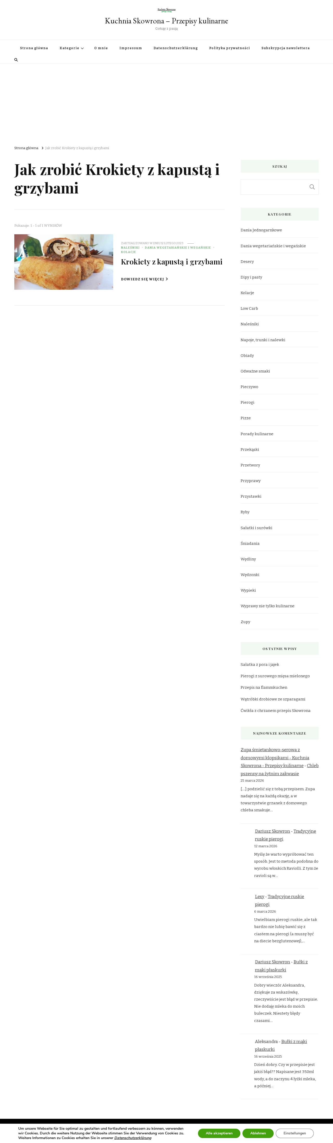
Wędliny (248, 559)
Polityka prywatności (229, 48)
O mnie (101, 48)
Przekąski (250, 449)
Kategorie (69, 48)
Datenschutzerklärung (175, 48)
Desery (247, 261)
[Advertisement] (166, 102)
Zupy (245, 622)
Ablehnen (258, 1133)
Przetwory (250, 465)
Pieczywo (249, 386)
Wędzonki (250, 574)
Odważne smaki (255, 371)
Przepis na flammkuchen (264, 687)
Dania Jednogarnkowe (261, 230)
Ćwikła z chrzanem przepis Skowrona (276, 710)
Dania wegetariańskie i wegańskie (178, 247)
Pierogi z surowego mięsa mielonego (275, 676)
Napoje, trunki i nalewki (263, 340)
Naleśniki (130, 247)
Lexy (259, 896)
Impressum (130, 48)
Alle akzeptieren (219, 1133)
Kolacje (128, 252)
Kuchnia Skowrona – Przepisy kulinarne (166, 21)
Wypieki (248, 590)
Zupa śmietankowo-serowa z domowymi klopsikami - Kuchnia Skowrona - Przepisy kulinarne (275, 757)
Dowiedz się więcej (142, 279)
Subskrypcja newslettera (285, 48)
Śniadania (250, 543)
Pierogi (247, 402)
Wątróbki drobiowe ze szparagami (273, 699)
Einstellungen (295, 1133)
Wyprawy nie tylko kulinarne (267, 606)
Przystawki (251, 496)
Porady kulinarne (257, 434)
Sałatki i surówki (256, 528)
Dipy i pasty (251, 277)
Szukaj (312, 187)
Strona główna (34, 48)
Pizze (246, 418)
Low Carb (249, 308)
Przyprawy (251, 480)
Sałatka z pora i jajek (260, 664)
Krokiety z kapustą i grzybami (171, 261)
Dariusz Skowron (272, 831)
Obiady (247, 355)
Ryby (245, 512)
